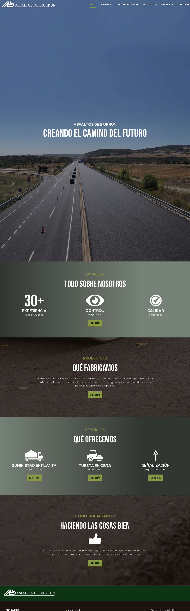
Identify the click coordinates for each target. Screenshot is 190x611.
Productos (150, 5)
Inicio (93, 5)
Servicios (167, 5)
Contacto (184, 5)
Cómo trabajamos (126, 5)
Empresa (106, 5)
